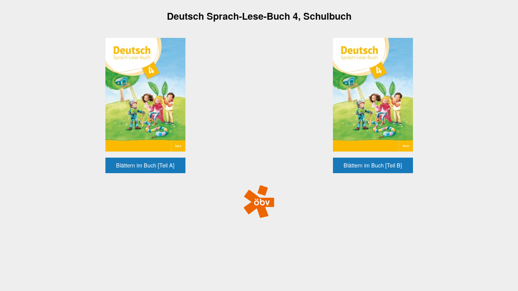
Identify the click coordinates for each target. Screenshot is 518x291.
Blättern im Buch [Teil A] (145, 165)
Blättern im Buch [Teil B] (373, 165)
